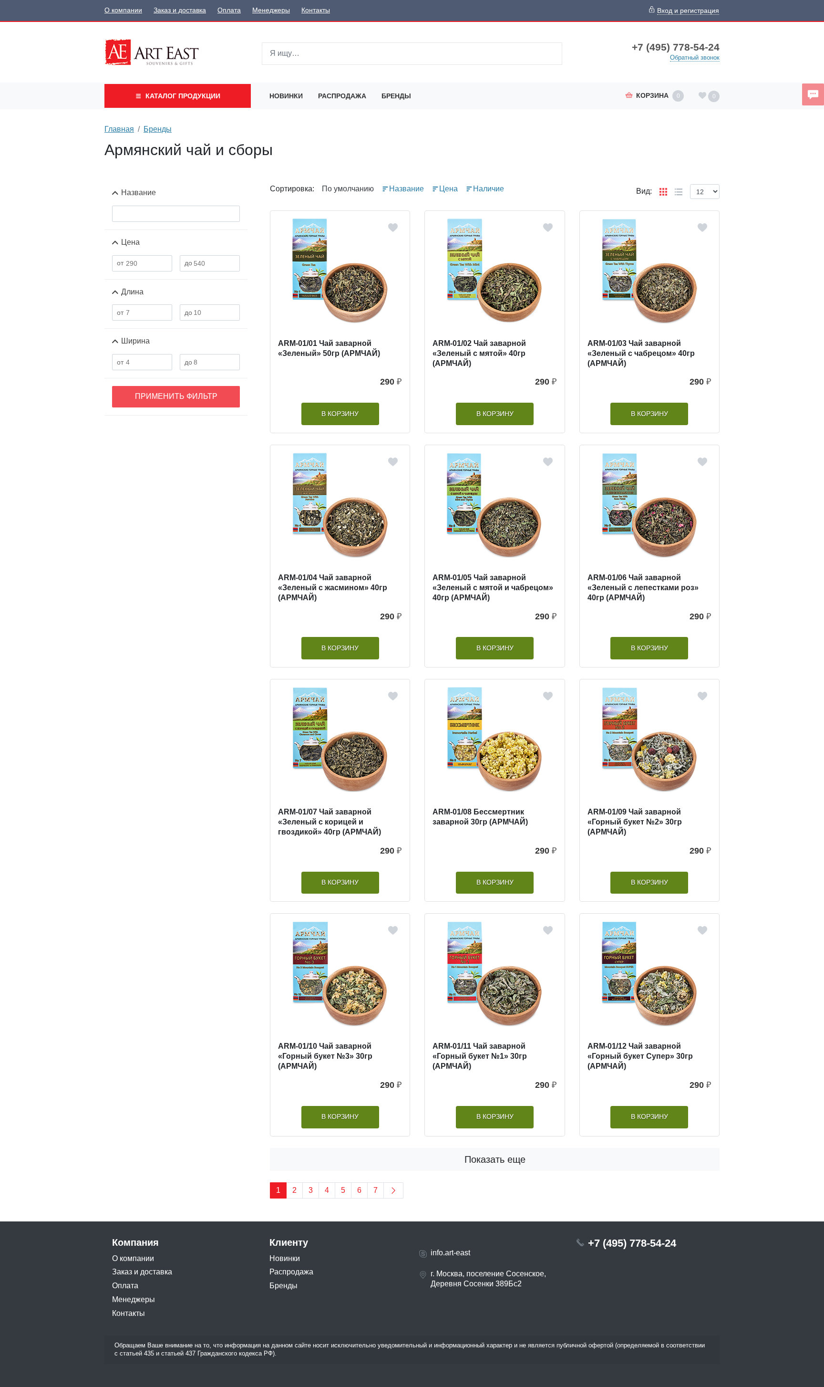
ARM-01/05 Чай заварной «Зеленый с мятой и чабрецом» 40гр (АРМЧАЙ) (493, 588)
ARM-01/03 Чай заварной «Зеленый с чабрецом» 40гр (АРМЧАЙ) (641, 353)
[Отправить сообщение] (813, 94)
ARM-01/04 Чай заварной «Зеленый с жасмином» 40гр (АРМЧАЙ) (332, 588)
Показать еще (494, 1159)
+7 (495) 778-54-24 (676, 47)
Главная (119, 129)
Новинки (286, 96)
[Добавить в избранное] (393, 228)
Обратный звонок (695, 57)
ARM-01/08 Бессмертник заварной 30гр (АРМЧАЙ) (480, 817)
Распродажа (342, 96)
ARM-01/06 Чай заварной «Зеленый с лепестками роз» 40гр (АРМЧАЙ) (643, 588)
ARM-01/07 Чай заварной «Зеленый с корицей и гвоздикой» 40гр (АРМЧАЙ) (329, 822)
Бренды (396, 96)
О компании (123, 10)
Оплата (229, 10)
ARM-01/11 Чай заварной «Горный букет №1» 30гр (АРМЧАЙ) (480, 1056)
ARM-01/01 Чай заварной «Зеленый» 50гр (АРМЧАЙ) (329, 348)
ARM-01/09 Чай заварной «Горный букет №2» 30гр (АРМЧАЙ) (634, 822)
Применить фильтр (176, 396)
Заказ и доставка (180, 10)
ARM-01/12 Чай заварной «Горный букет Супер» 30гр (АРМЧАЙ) (640, 1056)
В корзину (340, 413)
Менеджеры (271, 10)
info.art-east (450, 1253)
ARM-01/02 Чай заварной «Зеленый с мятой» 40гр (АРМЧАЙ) (479, 353)
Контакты (315, 10)
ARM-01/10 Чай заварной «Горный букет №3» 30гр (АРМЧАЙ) (325, 1056)
